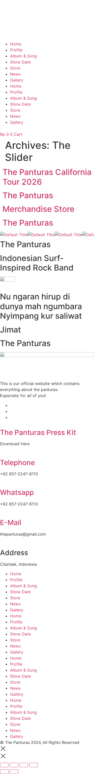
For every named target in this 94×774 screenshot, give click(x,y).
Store (15, 68)
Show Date (20, 61)
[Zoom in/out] (4, 765)
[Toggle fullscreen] (14, 765)
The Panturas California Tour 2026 (47, 176)
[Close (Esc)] (33, 765)
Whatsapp (17, 492)
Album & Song (23, 55)
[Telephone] (1, 453)
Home (15, 43)
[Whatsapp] (1, 483)
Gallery (16, 80)
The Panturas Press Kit (38, 432)
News (15, 74)
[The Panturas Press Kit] (1, 423)
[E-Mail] (1, 513)
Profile (16, 49)
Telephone (17, 462)
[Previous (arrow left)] (4, 771)
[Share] (24, 765)
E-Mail (10, 522)
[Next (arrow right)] (14, 771)
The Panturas (28, 195)
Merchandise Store (38, 209)
